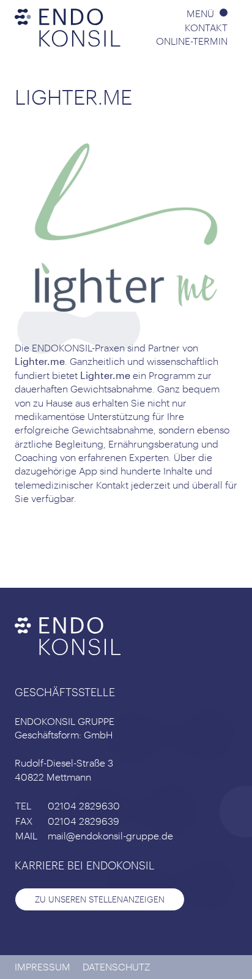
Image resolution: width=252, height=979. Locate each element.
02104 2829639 (83, 821)
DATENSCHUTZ (116, 966)
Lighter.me (40, 361)
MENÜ (202, 13)
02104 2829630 (84, 805)
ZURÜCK (51, 546)
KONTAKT (206, 27)
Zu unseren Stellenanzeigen (100, 899)
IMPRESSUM (42, 966)
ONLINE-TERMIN (192, 41)
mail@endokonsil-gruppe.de (110, 835)
